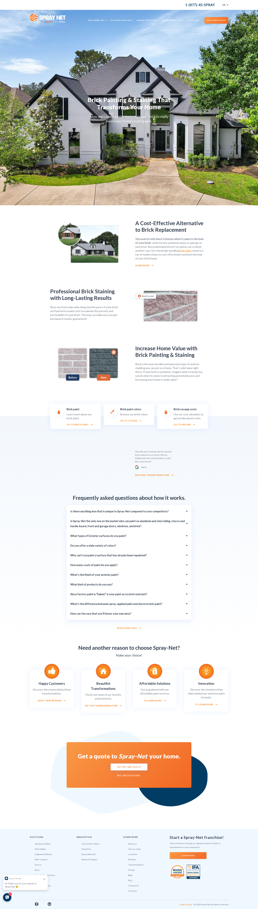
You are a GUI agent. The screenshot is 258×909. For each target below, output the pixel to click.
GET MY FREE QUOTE (129, 767)
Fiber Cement (41, 859)
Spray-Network (88, 854)
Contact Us (133, 885)
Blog (130, 875)
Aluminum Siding (42, 843)
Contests (132, 891)
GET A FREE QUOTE (216, 20)
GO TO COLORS (128, 421)
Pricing (131, 870)
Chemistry (86, 849)
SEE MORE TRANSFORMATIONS (152, 475)
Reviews (132, 859)
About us (132, 843)
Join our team (134, 849)
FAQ (130, 880)
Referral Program (89, 859)
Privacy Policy (185, 904)
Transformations (171, 20)
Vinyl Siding (40, 849)
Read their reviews (49, 700)
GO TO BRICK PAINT (78, 424)
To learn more (153, 700)
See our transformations (101, 705)
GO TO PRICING (182, 424)
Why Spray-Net (96, 20)
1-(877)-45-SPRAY (200, 5)
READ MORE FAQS (127, 628)
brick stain (185, 250)
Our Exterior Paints (90, 843)
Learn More (142, 265)
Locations (193, 20)
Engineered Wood (43, 854)
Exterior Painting (120, 20)
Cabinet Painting (146, 20)
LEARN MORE (188, 855)
